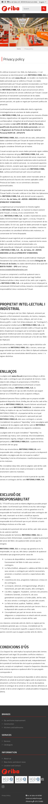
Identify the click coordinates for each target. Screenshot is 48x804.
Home (19, 49)
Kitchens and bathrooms (13, 727)
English (42, 2)
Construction (9, 723)
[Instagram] (5, 2)
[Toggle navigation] (24, 15)
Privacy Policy (6, 795)
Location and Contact (12, 765)
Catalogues (8, 744)
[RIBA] (10, 771)
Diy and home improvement (15, 720)
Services (7, 741)
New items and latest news (15, 762)
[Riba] (10, 8)
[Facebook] (2, 2)
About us (7, 758)
